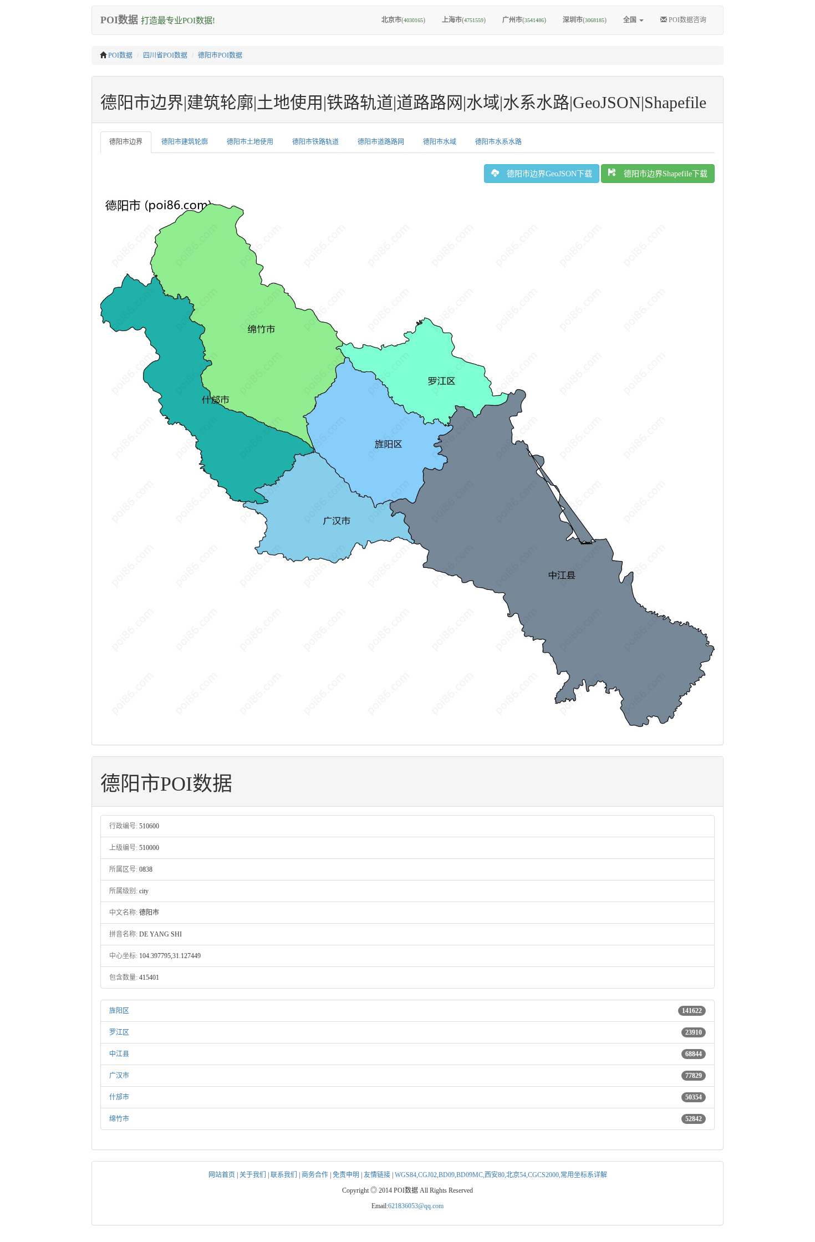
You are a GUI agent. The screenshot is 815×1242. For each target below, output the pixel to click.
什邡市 (119, 1097)
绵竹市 (119, 1119)
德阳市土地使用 (250, 142)
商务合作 (315, 1175)
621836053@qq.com (416, 1206)
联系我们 (284, 1175)
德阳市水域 (439, 142)
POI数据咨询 (686, 20)
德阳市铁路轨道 (315, 142)
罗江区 (119, 1032)
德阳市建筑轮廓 (184, 142)
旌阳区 (119, 1011)
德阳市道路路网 (381, 142)
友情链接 (377, 1175)
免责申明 (346, 1175)
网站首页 (221, 1175)
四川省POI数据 (165, 55)
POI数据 (120, 55)
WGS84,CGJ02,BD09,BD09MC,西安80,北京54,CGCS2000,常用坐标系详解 (501, 1175)
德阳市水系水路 (498, 142)
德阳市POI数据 (220, 55)
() (403, 20)
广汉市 (119, 1076)
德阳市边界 (125, 142)
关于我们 (253, 1175)
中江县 (119, 1054)
